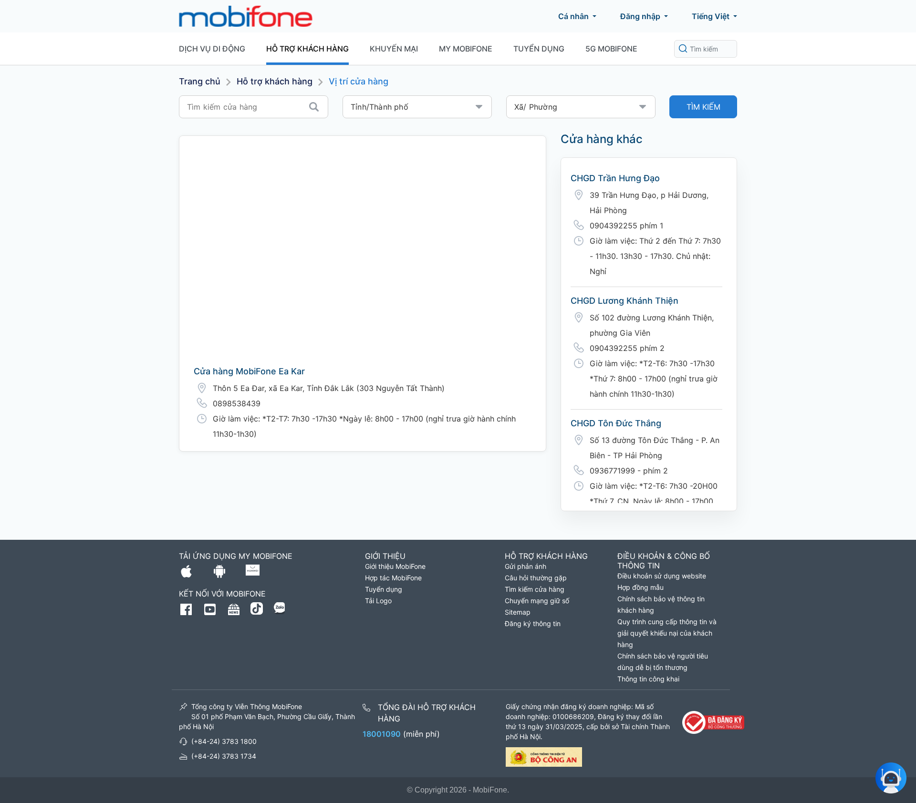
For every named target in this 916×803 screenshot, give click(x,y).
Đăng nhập (640, 16)
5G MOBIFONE (611, 48)
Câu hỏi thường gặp (536, 578)
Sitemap (518, 612)
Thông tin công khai (648, 679)
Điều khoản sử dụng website (661, 576)
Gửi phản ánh (525, 566)
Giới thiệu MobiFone (395, 566)
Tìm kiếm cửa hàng (534, 589)
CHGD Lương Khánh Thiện (624, 301)
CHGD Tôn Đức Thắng (616, 423)
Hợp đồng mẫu (640, 587)
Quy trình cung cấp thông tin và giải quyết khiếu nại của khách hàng (667, 633)
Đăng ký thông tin (533, 623)
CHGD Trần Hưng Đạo (615, 178)
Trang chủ (199, 81)
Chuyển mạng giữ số (537, 601)
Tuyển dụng (538, 48)
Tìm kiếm (703, 107)
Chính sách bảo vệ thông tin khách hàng (661, 604)
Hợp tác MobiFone (393, 578)
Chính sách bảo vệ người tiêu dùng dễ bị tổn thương (662, 661)
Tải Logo (378, 601)
